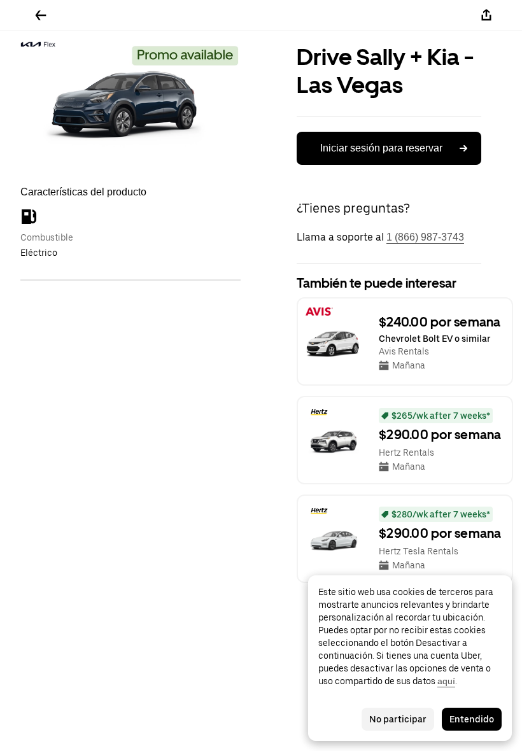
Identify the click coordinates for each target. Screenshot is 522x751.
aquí (446, 681)
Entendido (471, 719)
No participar (398, 719)
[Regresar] (40, 15)
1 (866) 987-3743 (425, 237)
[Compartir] (486, 15)
